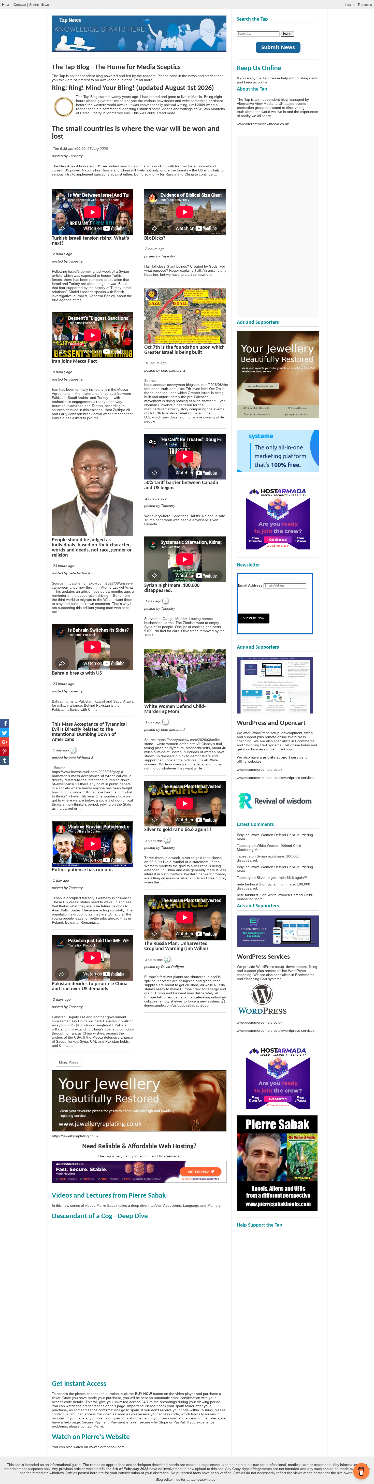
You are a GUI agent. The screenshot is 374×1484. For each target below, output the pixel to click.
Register (365, 5)
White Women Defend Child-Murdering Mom (175, 709)
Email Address (250, 585)
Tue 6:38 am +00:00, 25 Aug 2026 (81, 149)
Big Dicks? (154, 238)
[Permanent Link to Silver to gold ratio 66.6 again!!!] (185, 825)
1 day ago (61, 750)
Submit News (39, 5)
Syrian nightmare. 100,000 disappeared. (171, 588)
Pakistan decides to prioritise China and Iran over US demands (89, 986)
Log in (349, 5)
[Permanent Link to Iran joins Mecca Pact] (92, 357)
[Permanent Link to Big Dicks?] (185, 234)
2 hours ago (62, 254)
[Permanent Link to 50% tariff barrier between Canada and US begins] (185, 478)
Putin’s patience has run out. (82, 869)
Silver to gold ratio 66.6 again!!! (178, 829)
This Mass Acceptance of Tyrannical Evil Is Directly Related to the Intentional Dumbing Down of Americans (89, 732)
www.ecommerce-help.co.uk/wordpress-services (275, 778)
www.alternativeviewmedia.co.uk (263, 124)
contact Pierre (92, 1426)
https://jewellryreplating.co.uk (75, 1136)
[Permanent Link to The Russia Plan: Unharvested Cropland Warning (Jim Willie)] (185, 939)
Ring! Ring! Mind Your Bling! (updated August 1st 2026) (133, 88)
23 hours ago (63, 566)
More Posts (68, 1062)
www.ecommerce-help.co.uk (259, 769)
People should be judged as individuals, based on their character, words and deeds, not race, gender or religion (92, 547)
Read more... (144, 80)
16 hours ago (156, 363)
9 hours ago (62, 372)
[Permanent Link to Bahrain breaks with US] (92, 669)
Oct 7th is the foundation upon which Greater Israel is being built (184, 350)
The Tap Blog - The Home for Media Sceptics (116, 67)
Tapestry (244, 845)
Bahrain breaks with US (77, 673)
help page (72, 1422)
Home (6, 5)
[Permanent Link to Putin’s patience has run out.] (92, 865)
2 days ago (62, 999)
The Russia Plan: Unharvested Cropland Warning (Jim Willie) (176, 946)
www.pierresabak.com (106, 1447)
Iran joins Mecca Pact (74, 361)
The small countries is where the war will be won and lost (136, 133)
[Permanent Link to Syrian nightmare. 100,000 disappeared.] (185, 581)
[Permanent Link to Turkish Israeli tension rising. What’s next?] (92, 234)
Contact (19, 5)
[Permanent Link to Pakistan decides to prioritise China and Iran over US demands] (92, 979)
